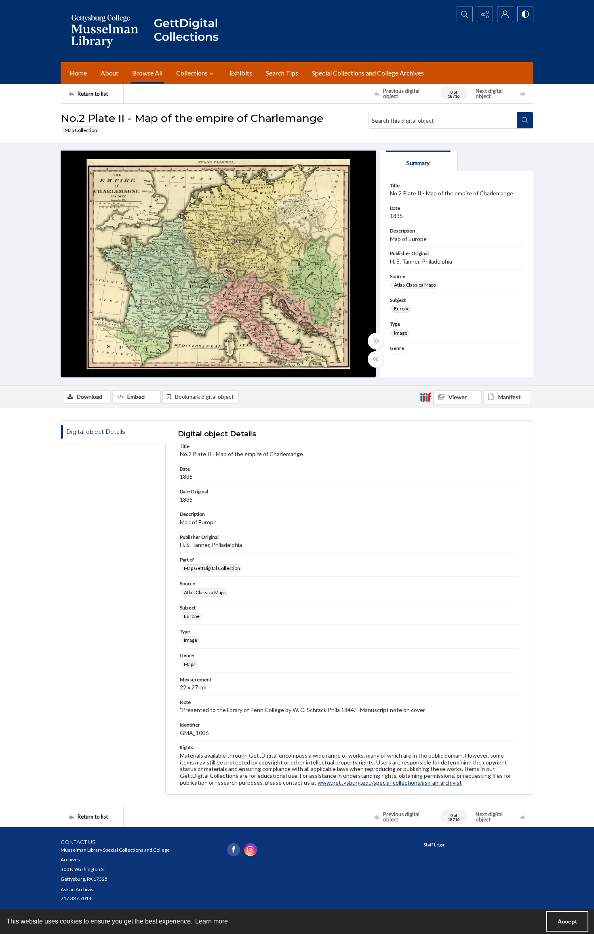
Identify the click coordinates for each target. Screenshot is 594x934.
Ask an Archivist (78, 889)
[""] (190, 31)
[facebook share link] (233, 849)
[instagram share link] (250, 849)
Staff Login (434, 845)
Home (78, 73)
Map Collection (81, 130)
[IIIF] (425, 397)
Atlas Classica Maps (415, 285)
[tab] (418, 161)
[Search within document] (525, 120)
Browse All (147, 73)
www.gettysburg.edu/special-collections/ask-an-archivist (390, 782)
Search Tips (282, 73)
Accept (567, 921)
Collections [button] (192, 73)
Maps (190, 664)
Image (400, 333)
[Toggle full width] (376, 341)
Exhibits (241, 73)
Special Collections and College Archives (368, 73)
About (109, 73)
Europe (402, 309)
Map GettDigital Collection (212, 568)
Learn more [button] (211, 921)
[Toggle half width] (376, 359)
